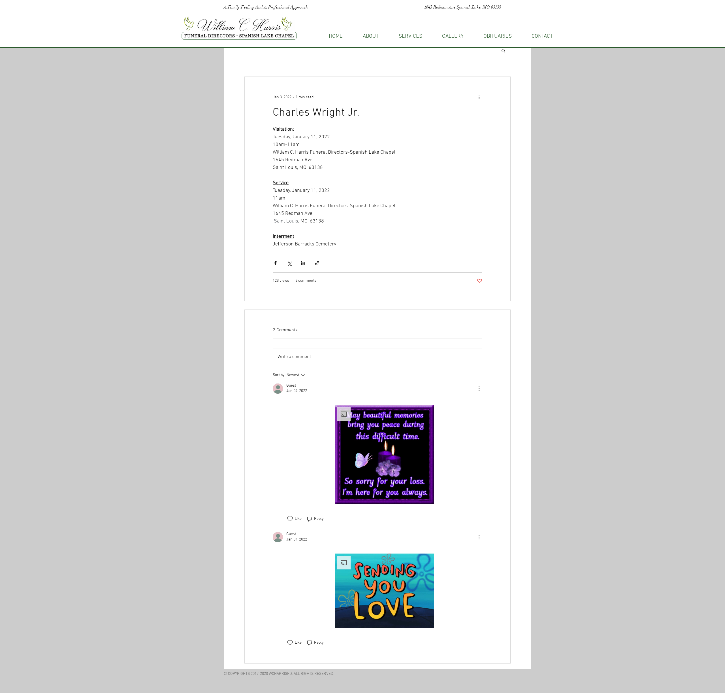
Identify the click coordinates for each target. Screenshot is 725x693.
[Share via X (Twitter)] (289, 263)
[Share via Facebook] (275, 263)
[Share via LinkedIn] (303, 263)
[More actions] (478, 97)
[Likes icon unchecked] (290, 519)
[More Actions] (478, 388)
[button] (542, 36)
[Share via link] (317, 263)
